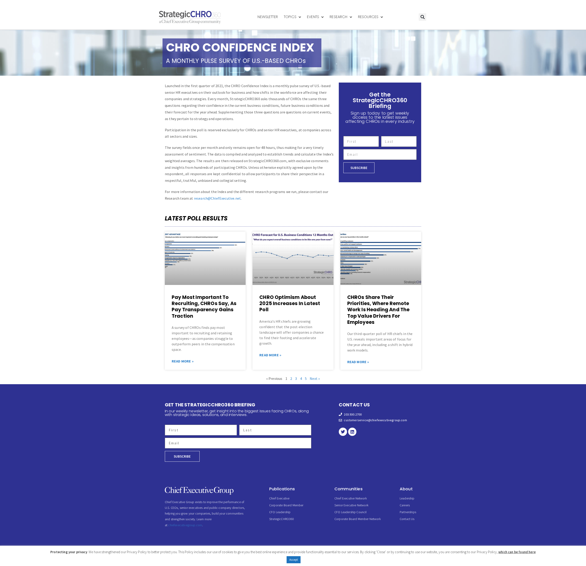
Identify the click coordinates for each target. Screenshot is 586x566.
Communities (348, 489)
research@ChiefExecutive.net (217, 198)
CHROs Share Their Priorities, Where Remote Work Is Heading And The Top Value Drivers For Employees (378, 309)
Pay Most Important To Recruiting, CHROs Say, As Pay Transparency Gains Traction (204, 306)
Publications (282, 489)
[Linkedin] (352, 432)
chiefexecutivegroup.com (185, 525)
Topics (290, 16)
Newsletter (268, 16)
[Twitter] (343, 432)
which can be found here (517, 552)
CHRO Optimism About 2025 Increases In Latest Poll (289, 303)
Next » (315, 378)
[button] (422, 17)
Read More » (183, 361)
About (406, 489)
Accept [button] (293, 560)
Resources (368, 16)
